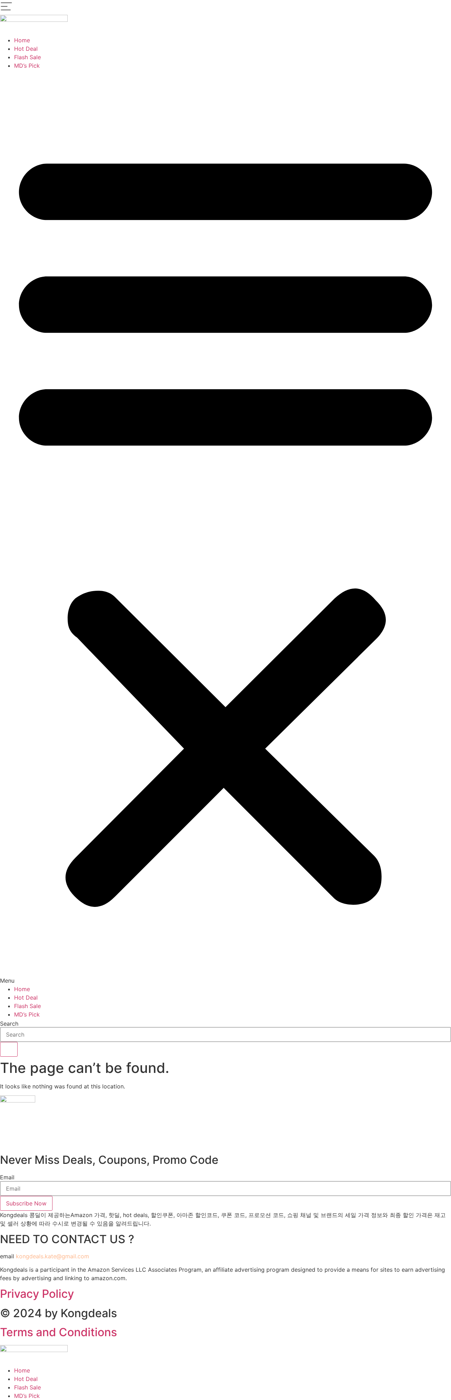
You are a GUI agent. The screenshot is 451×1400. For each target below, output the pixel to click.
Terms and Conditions (58, 1332)
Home (22, 40)
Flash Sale (27, 57)
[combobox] (225, 1034)
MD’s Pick (27, 65)
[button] (225, 527)
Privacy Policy (37, 1294)
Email (7, 1177)
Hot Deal (26, 48)
